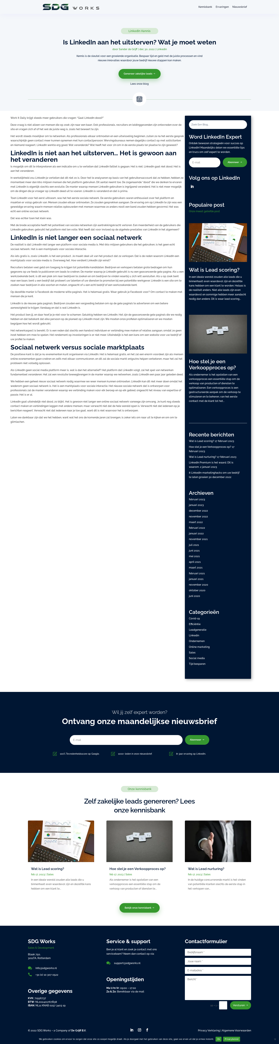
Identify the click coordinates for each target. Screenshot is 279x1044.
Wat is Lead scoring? (214, 270)
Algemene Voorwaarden (236, 1030)
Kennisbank (205, 6)
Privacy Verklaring (209, 1030)
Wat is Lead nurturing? (202, 456)
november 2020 (198, 584)
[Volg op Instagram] (139, 1030)
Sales (192, 652)
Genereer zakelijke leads (138, 73)
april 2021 (195, 561)
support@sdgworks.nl (127, 963)
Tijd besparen (197, 663)
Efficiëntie (195, 624)
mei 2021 (194, 556)
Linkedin (162, 49)
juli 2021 (194, 544)
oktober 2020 (197, 590)
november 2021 (198, 539)
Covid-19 (194, 618)
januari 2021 (196, 579)
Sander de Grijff (128, 49)
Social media (197, 658)
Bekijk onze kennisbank (138, 907)
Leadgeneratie (197, 629)
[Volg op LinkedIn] (192, 186)
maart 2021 (195, 567)
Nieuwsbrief (239, 6)
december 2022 (198, 510)
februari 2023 (197, 499)
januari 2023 (196, 505)
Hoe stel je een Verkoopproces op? (212, 364)
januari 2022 (196, 533)
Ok (218, 1039)
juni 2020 (194, 596)
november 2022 (198, 516)
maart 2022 (196, 522)
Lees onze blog (139, 83)
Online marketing (199, 646)
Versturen (239, 1005)
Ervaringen (222, 6)
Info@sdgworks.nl (46, 968)
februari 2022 (197, 527)
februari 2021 (197, 573)
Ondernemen (197, 641)
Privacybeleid (231, 1039)
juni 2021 (194, 550)
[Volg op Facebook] (147, 1030)
